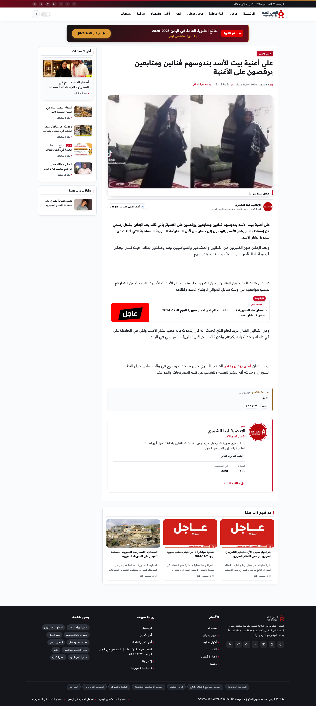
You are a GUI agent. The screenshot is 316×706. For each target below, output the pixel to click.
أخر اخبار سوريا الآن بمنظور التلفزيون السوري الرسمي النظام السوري (248, 554)
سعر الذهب (58, 657)
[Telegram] (41, 4)
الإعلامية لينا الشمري (248, 205)
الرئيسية (249, 13)
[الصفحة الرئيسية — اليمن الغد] (273, 14)
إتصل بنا (147, 661)
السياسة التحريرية (141, 668)
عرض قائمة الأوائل (88, 33)
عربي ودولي (195, 13)
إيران (264, 405)
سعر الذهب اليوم (78, 657)
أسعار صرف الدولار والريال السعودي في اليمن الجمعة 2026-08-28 (125, 652)
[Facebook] (74, 4)
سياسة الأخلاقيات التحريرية (149, 686)
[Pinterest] (47, 4)
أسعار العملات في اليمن (112, 699)
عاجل (233, 13)
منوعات (126, 13)
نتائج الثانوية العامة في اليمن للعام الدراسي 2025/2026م (59, 150)
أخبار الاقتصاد (160, 13)
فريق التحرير (176, 686)
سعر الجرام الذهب (78, 627)
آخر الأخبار (146, 635)
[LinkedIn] (54, 4)
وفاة (56, 649)
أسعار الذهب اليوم (53, 627)
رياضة (141, 13)
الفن (179, 13)
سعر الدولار (54, 634)
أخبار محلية (217, 13)
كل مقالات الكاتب (232, 483)
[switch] (45, 14)
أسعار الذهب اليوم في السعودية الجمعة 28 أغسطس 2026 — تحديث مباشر (68, 86)
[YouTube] (61, 4)
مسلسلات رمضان (78, 642)
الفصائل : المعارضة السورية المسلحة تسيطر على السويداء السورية (134, 554)
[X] (67, 4)
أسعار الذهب (56, 642)
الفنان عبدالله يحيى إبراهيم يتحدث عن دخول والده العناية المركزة (58, 169)
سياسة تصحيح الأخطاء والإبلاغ (205, 686)
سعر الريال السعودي (76, 634)
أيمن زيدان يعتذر (237, 366)
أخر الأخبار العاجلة (142, 642)
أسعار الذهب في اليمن (75, 649)
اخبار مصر (251, 405)
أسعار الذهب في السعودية (47, 699)
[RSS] (34, 4)
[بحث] (36, 14)
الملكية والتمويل (119, 686)
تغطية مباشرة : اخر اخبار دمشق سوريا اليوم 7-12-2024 (190, 554)
